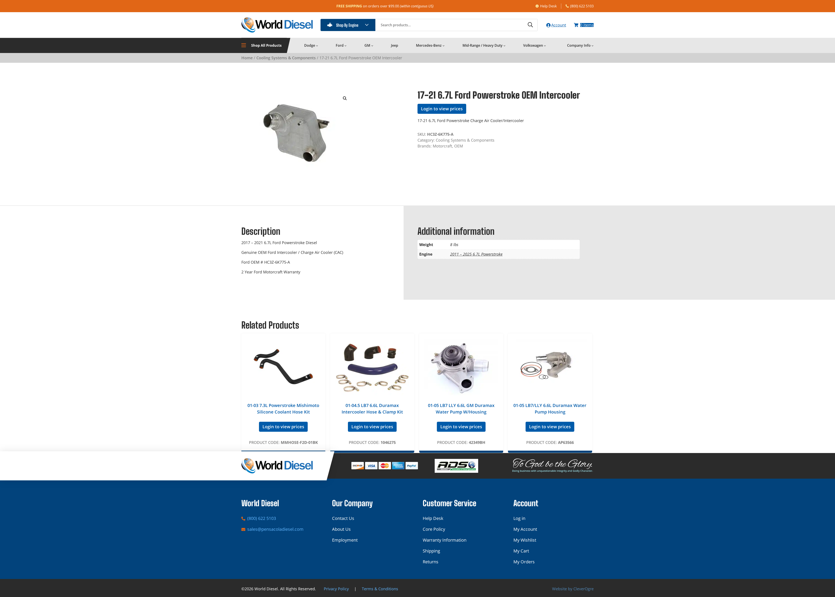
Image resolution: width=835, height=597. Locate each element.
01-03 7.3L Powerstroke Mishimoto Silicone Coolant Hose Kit (283, 408)
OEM (458, 146)
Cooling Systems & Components (286, 57)
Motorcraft (442, 146)
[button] (345, 98)
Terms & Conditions (380, 588)
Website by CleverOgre (573, 588)
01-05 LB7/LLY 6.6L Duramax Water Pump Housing (549, 408)
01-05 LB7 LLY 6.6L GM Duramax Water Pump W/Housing (461, 408)
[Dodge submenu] (317, 46)
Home (247, 57)
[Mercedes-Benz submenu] (444, 46)
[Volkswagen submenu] (545, 46)
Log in (519, 518)
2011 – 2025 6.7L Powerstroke (476, 254)
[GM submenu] (372, 46)
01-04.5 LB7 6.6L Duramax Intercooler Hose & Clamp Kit (372, 408)
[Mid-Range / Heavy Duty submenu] (504, 46)
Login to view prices (442, 109)
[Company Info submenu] (592, 46)
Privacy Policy (336, 588)
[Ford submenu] (345, 46)
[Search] (530, 25)
